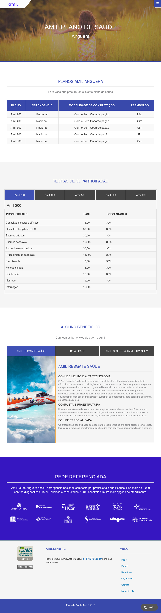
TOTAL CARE (77, 351)
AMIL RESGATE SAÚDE (31, 351)
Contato (125, 584)
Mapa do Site (128, 591)
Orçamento (127, 578)
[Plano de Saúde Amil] (25, 553)
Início (124, 559)
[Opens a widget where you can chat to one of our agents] (149, 607)
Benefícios (126, 572)
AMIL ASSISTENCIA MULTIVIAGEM (127, 351)
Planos (124, 565)
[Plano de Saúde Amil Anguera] (25, 566)
